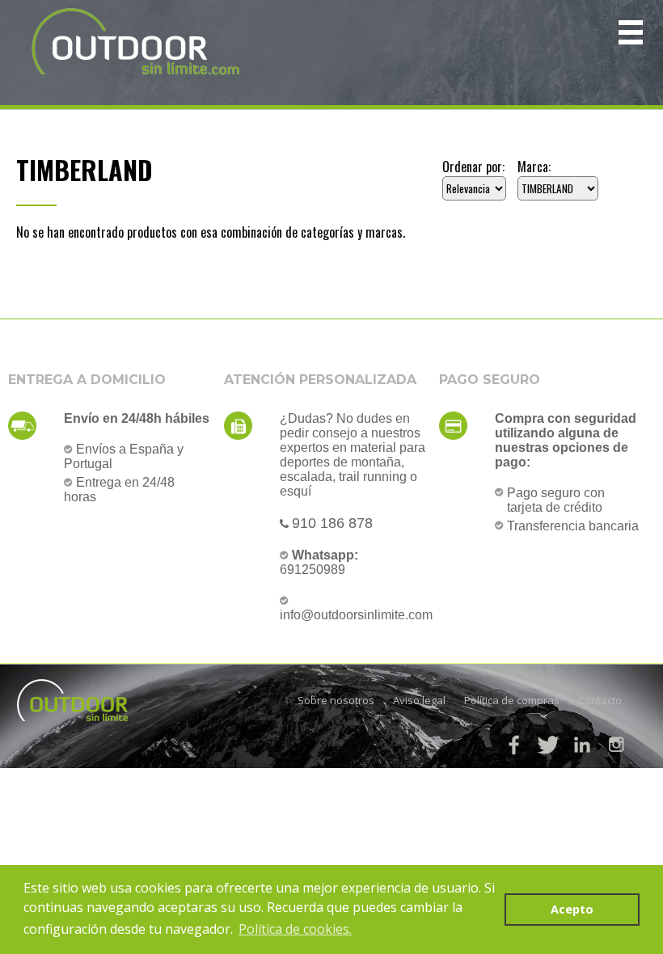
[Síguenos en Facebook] (514, 744)
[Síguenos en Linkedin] (582, 744)
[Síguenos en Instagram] (616, 744)
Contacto (600, 700)
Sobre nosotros (336, 700)
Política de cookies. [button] (295, 929)
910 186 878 (332, 523)
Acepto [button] (572, 909)
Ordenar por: (473, 166)
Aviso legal (419, 700)
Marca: (534, 166)
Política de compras (512, 700)
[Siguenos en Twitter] (548, 744)
